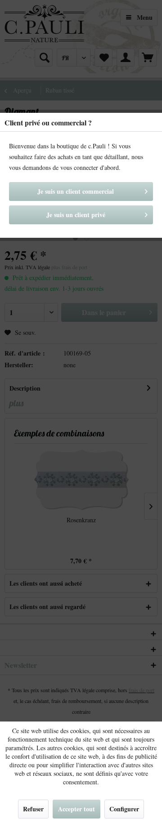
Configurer (124, 809)
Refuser (33, 809)
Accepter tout (76, 809)
